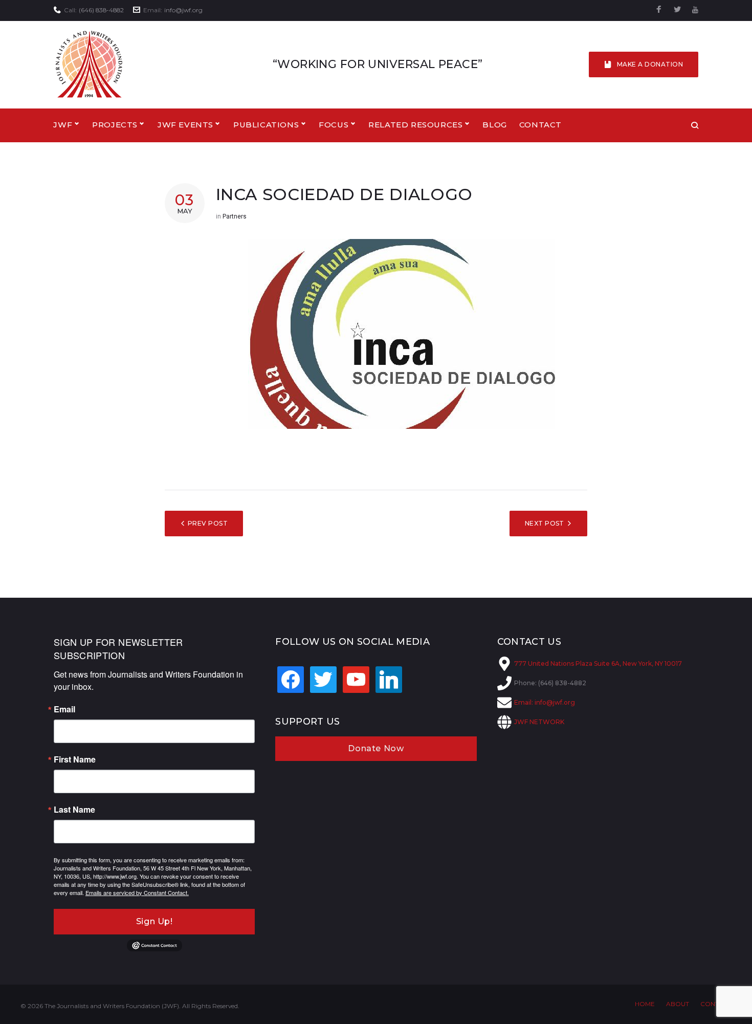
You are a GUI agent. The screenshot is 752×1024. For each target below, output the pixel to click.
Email (64, 709)
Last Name (74, 809)
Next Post (544, 523)
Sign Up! (154, 921)
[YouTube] (695, 10)
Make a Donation (650, 64)
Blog (494, 124)
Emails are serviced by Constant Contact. (137, 892)
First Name (75, 759)
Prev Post (208, 523)
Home (645, 1004)
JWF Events (185, 124)
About (677, 1004)
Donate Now (376, 748)
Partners (235, 216)
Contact (540, 124)
